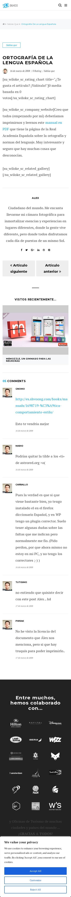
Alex (35, 198)
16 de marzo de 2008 (20, 70)
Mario (19, 446)
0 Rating (37, 70)
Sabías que (12, 24)
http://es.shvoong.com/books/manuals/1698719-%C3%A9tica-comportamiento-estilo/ (42, 405)
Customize (35, 880)
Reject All (35, 889)
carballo (22, 484)
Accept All (35, 871)
